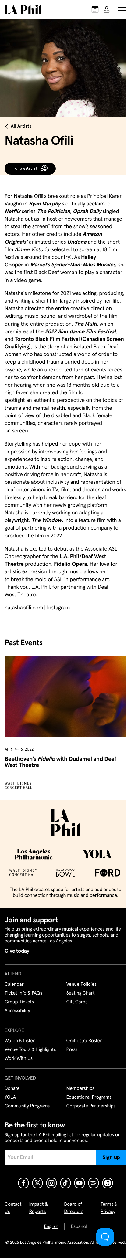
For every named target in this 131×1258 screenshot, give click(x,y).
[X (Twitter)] (37, 1183)
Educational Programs (89, 1097)
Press (71, 1049)
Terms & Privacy (109, 1208)
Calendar (14, 984)
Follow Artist (24, 168)
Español (79, 1226)
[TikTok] (65, 1183)
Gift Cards (76, 1002)
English (51, 1226)
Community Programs (27, 1106)
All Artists (21, 126)
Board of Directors (73, 1208)
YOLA (10, 1097)
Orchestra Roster (84, 1041)
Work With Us (19, 1058)
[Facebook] (23, 1183)
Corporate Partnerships (91, 1106)
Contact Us (13, 1208)
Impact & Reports (38, 1208)
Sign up (111, 1157)
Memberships (80, 1088)
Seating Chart (80, 993)
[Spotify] (93, 1183)
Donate (12, 1088)
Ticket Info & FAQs (23, 993)
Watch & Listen (20, 1041)
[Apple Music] (107, 1183)
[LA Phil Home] (23, 9)
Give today (17, 951)
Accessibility (17, 1011)
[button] (121, 9)
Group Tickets (19, 1002)
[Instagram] (51, 1183)
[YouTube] (79, 1183)
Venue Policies (81, 984)
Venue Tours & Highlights (30, 1049)
